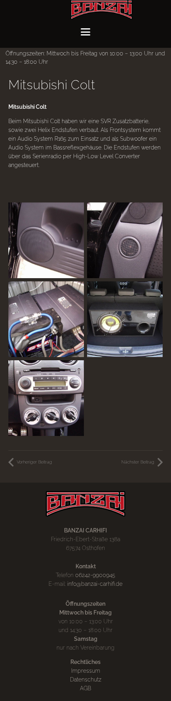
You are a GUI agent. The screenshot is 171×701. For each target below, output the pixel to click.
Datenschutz (85, 679)
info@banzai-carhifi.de (94, 584)
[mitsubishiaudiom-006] (125, 240)
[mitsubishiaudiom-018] (46, 398)
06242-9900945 (95, 575)
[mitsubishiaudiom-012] (46, 319)
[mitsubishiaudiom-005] (46, 240)
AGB (85, 688)
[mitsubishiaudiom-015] (125, 319)
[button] (85, 32)
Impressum (85, 671)
